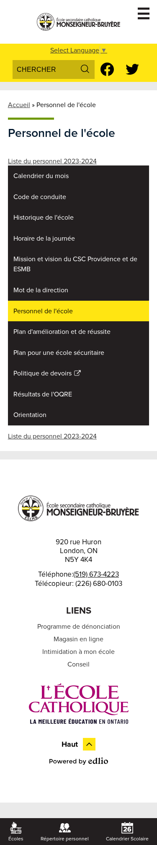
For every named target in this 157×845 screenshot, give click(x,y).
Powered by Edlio (78, 761)
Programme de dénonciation (78, 626)
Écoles (15, 839)
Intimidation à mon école (78, 652)
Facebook (107, 69)
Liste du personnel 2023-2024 (52, 161)
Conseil (78, 664)
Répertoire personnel (65, 839)
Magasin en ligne (78, 639)
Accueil (19, 105)
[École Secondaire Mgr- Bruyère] (79, 21)
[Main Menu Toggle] (143, 13)
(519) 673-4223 (96, 574)
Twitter (132, 69)
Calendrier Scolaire (127, 839)
